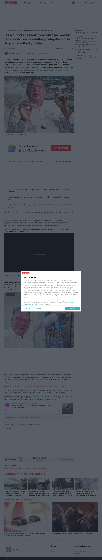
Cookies (32, 304)
